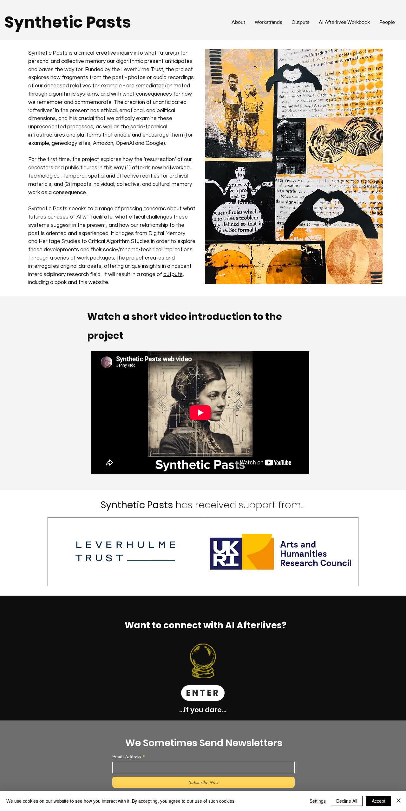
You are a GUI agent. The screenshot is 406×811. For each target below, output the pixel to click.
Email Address (126, 756)
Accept (378, 801)
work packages (95, 258)
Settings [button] (318, 801)
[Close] (398, 801)
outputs (173, 274)
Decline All (346, 801)
